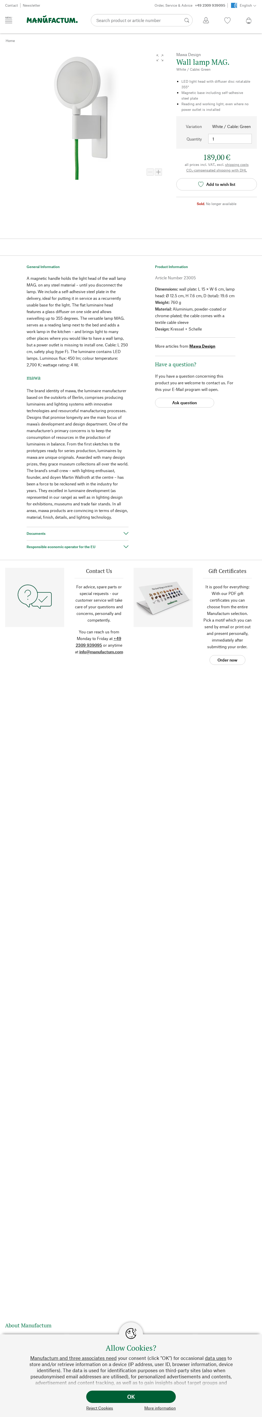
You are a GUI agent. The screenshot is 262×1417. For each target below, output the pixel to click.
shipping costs (237, 164)
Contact (11, 5)
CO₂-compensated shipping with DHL (216, 170)
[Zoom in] (158, 172)
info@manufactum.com (101, 651)
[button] (160, 58)
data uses (215, 1358)
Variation (194, 126)
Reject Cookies (99, 1407)
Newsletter (31, 5)
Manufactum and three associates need (73, 1358)
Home (10, 40)
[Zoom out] (150, 172)
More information (160, 1407)
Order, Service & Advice (190, 5)
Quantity (194, 138)
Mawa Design (202, 346)
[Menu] (9, 20)
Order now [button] (227, 659)
